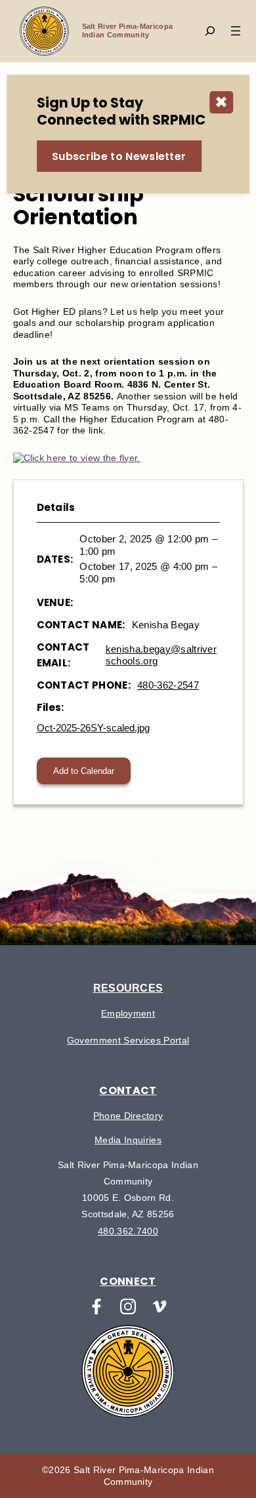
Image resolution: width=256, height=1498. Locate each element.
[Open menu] (236, 31)
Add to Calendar (83, 771)
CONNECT (128, 1281)
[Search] (210, 31)
